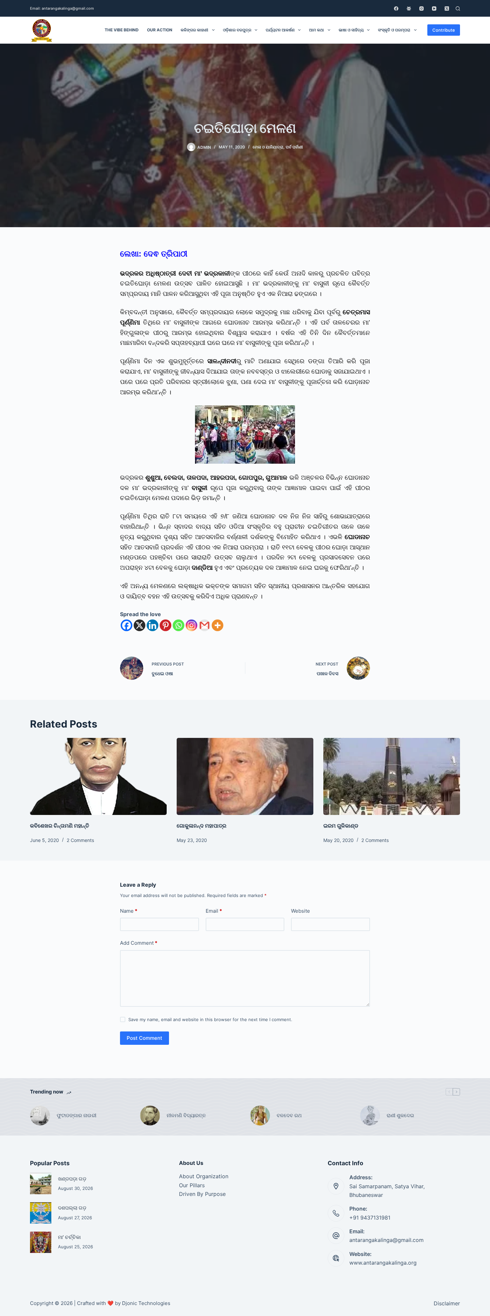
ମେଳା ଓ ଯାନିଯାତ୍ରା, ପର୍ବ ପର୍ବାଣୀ (278, 146)
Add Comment (138, 943)
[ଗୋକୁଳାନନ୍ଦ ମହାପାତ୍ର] (245, 776)
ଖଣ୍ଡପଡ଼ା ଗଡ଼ (72, 1179)
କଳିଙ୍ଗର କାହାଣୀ (194, 29)
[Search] (458, 8)
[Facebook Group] (409, 8)
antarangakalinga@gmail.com (386, 1240)
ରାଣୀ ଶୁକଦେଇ (401, 1115)
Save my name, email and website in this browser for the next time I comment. (210, 1019)
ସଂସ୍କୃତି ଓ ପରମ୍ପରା (394, 29)
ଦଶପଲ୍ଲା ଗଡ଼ (72, 1208)
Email (214, 911)
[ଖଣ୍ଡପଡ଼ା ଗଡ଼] (40, 1183)
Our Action (159, 29)
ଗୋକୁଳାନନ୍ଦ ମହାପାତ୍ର (201, 825)
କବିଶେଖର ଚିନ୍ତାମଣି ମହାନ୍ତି (60, 825)
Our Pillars (192, 1185)
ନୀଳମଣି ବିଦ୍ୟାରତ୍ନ (186, 1115)
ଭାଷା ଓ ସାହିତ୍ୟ (351, 29)
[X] (139, 625)
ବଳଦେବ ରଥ (289, 1115)
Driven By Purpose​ (202, 1194)
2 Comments (80, 840)
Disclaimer (447, 1303)
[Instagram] (421, 8)
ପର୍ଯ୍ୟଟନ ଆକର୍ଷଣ (280, 29)
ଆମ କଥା (316, 29)
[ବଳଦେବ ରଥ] (260, 1116)
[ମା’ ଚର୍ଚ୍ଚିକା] (40, 1242)
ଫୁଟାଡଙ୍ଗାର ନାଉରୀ (76, 1115)
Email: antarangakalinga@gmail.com (62, 8)
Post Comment (144, 1038)
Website (300, 911)
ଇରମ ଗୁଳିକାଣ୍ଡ (340, 825)
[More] (217, 625)
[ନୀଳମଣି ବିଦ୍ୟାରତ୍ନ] (150, 1116)
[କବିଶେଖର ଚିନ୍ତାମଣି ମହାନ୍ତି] (98, 776)
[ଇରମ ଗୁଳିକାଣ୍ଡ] (391, 776)
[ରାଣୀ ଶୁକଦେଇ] (370, 1116)
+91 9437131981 (369, 1217)
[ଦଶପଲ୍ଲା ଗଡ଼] (40, 1213)
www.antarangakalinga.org (383, 1262)
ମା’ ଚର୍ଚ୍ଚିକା (69, 1237)
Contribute (443, 30)
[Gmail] (204, 625)
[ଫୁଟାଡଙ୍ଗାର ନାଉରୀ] (40, 1116)
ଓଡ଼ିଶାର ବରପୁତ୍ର (237, 29)
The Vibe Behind (122, 29)
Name (128, 911)
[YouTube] (434, 8)
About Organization (203, 1176)
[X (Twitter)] (447, 8)
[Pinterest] (165, 625)
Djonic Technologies (146, 1303)
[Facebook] (396, 8)
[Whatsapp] (178, 625)
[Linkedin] (152, 625)
